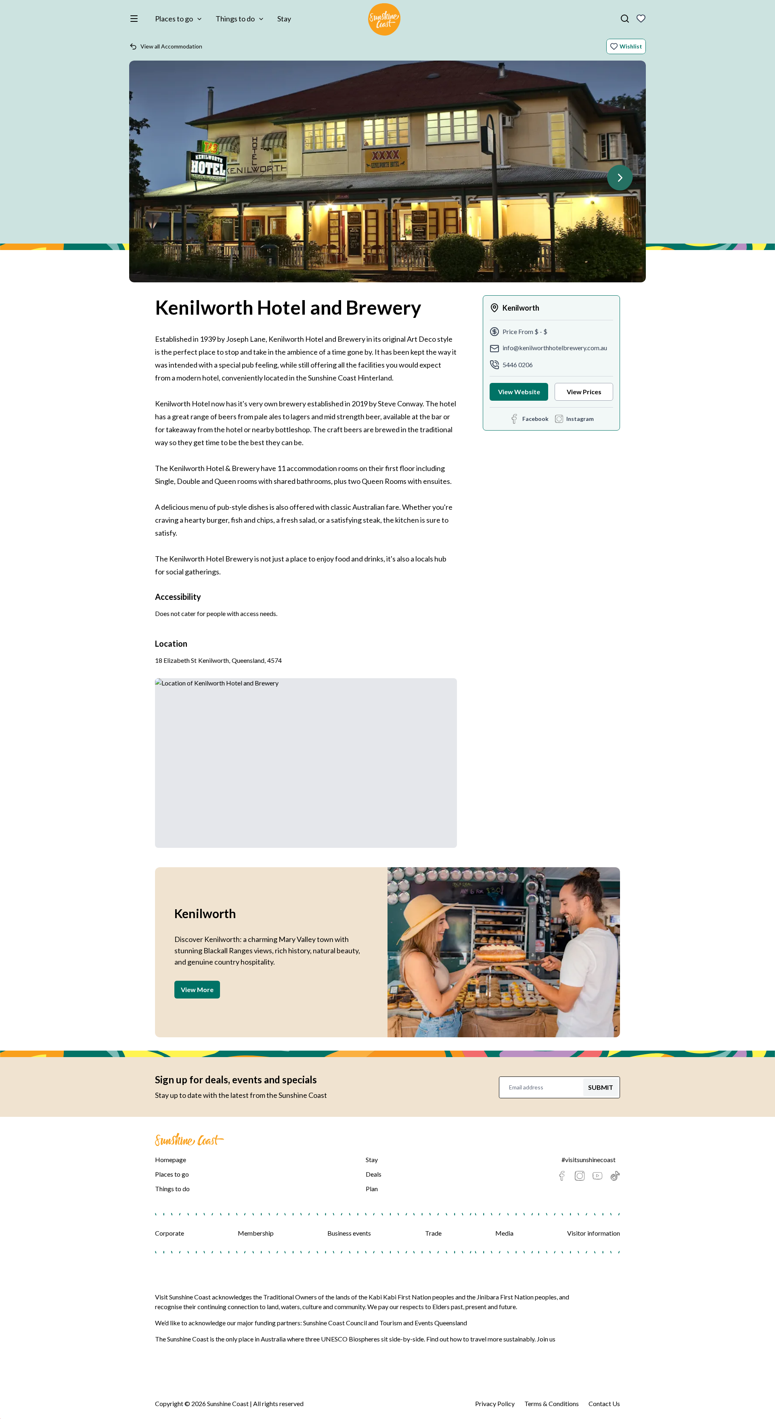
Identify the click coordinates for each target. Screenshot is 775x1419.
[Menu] (135, 18)
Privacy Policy (495, 1403)
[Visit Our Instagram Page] (579, 1176)
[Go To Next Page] (620, 178)
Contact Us (604, 1403)
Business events (349, 1233)
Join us (546, 1339)
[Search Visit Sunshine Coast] (625, 18)
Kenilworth (521, 307)
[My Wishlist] (641, 18)
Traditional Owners (290, 1297)
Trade (433, 1233)
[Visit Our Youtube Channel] (597, 1176)
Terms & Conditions (551, 1403)
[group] (387, 175)
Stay (284, 18)
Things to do (235, 18)
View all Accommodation (171, 46)
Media (504, 1233)
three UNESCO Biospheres (342, 1339)
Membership (256, 1233)
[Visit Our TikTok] (615, 1176)
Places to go (174, 18)
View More (197, 989)
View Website (519, 391)
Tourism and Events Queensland (423, 1323)
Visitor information (593, 1233)
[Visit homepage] (384, 20)
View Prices (584, 391)
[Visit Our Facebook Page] (562, 1176)
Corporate (169, 1233)
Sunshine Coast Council (335, 1323)
